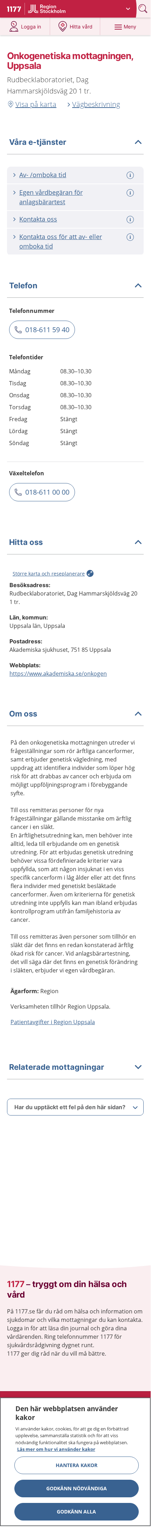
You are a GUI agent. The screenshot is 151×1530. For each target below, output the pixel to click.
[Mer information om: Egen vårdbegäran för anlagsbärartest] (131, 193)
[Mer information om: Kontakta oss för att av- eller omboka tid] (131, 237)
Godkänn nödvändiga (76, 1488)
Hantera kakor (76, 1465)
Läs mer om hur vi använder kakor (56, 1449)
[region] (75, 1461)
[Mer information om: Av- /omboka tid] (131, 175)
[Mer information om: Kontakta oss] (131, 219)
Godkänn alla (76, 1511)
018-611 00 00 (47, 492)
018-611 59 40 (47, 329)
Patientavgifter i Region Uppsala (53, 1022)
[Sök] (144, 8)
